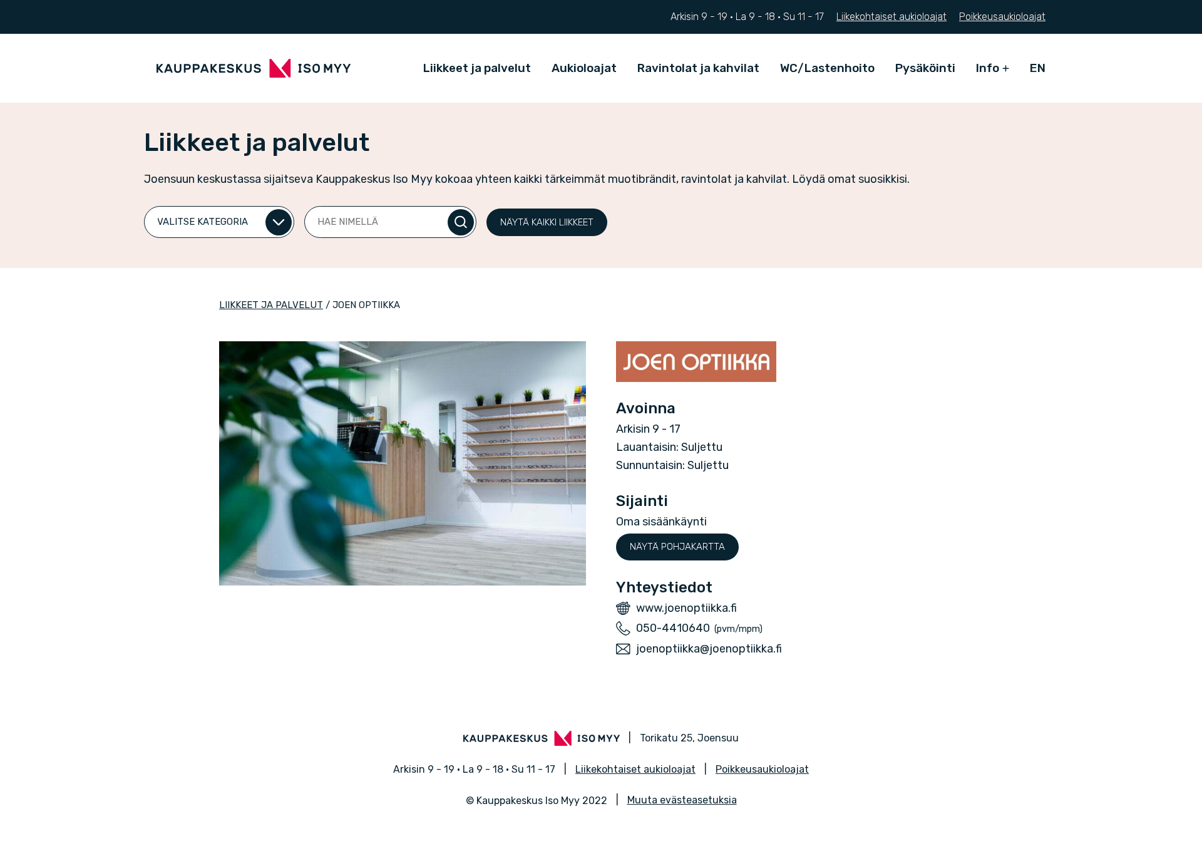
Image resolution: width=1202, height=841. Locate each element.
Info (987, 68)
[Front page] (254, 68)
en (1037, 68)
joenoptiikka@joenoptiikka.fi (709, 649)
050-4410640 (673, 628)
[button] (546, 222)
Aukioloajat (584, 68)
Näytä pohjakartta (677, 546)
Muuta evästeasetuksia (682, 800)
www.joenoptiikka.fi (686, 608)
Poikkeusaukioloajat (1002, 17)
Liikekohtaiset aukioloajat (891, 17)
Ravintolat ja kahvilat (698, 68)
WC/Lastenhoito (827, 68)
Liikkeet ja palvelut (477, 68)
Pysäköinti (925, 68)
